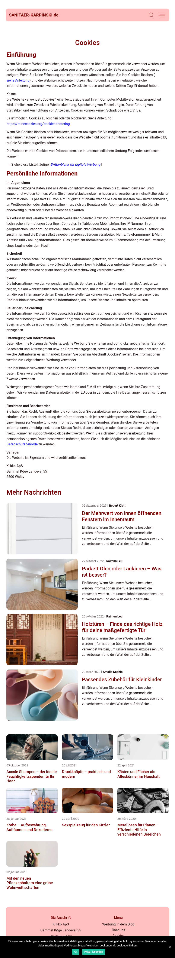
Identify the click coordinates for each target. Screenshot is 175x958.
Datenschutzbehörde (22, 444)
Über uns (118, 930)
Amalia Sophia (113, 672)
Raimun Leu (114, 561)
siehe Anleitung (17, 80)
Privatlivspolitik (93, 951)
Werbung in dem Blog (118, 924)
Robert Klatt (117, 505)
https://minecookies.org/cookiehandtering (38, 124)
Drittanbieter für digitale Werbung (75, 164)
